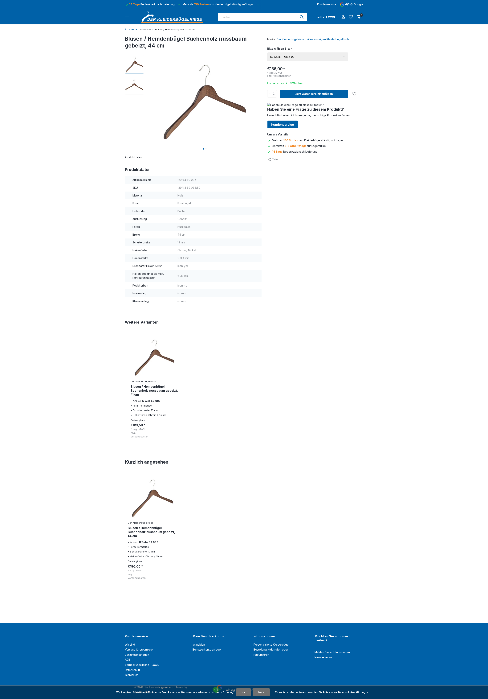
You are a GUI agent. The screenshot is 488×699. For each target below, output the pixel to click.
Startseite (145, 29)
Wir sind (130, 644)
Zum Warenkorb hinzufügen (314, 93)
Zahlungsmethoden (137, 654)
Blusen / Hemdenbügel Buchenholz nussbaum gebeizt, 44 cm (151, 532)
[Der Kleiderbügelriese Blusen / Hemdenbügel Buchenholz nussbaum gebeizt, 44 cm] (152, 496)
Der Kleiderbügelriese (290, 39)
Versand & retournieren (139, 649)
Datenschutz (132, 670)
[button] (203, 149)
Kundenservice (326, 4)
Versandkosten (282, 75)
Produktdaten (133, 157)
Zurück (133, 29)
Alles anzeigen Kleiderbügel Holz (328, 39)
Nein (261, 692)
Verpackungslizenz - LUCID (142, 664)
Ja (243, 692)
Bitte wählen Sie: (279, 48)
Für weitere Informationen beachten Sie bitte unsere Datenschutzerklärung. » (321, 692)
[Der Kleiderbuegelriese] (173, 17)
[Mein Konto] (343, 17)
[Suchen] (301, 17)
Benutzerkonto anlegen (207, 649)
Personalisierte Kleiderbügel (271, 644)
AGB (127, 659)
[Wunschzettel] (351, 17)
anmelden (199, 644)
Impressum (131, 674)
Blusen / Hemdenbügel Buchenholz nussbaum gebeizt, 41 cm (154, 390)
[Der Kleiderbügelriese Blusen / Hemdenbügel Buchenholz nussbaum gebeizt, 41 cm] (154, 356)
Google (358, 4)
